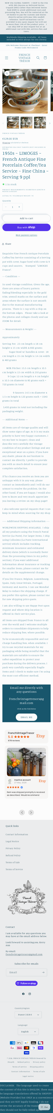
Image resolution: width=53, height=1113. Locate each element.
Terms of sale (39, 1071)
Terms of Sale (13, 862)
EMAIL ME (26, 717)
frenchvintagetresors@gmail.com (24, 954)
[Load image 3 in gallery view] (40, 122)
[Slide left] (3, 123)
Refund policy (24, 1062)
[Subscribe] (43, 972)
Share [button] (8, 243)
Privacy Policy (13, 848)
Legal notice (28, 1076)
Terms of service (19, 1067)
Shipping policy (37, 1067)
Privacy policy (39, 1062)
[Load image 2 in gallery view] (26, 122)
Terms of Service (14, 869)
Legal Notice (12, 841)
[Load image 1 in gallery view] (13, 122)
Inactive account (22, 780)
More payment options (26, 235)
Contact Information (17, 834)
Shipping (6, 143)
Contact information (20, 1071)
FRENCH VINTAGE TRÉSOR (24, 1058)
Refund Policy (13, 855)
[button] (6, 57)
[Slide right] (50, 123)
